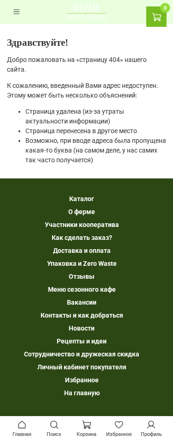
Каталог (81, 198)
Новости (82, 328)
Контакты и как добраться (82, 315)
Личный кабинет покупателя (81, 367)
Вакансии (81, 302)
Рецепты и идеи (82, 341)
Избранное (82, 380)
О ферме (81, 211)
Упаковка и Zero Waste (82, 263)
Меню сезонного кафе (82, 289)
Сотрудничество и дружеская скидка (81, 354)
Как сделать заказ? (82, 237)
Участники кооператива (82, 224)
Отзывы (82, 276)
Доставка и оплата (82, 250)
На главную (82, 393)
